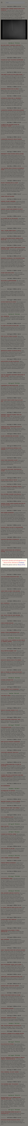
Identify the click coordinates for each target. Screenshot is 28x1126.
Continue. (21, 563)
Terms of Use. (21, 565)
